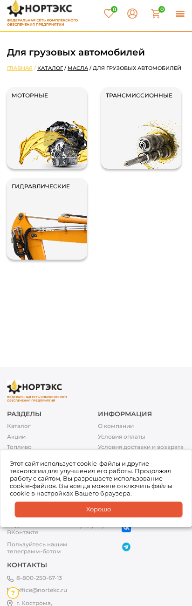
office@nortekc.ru (41, 589)
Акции (16, 437)
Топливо (19, 447)
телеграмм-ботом (34, 551)
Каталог (50, 68)
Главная (20, 68)
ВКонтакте (23, 532)
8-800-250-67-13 (39, 577)
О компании (116, 426)
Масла (78, 68)
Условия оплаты (121, 437)
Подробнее (27, 106)
